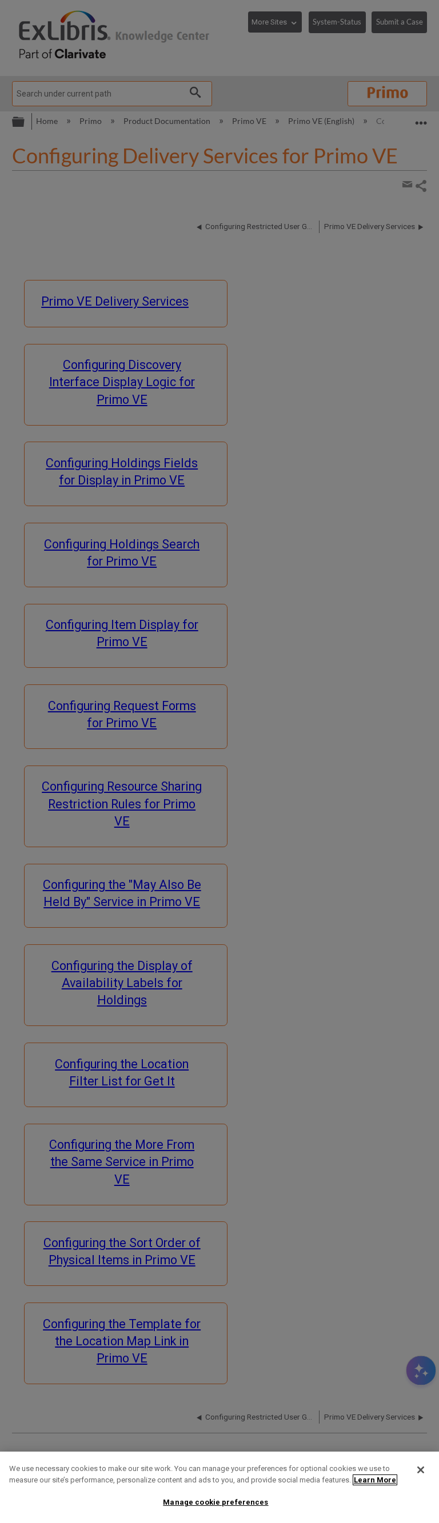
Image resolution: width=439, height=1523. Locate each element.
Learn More (375, 1480)
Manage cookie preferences (215, 1502)
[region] (219, 1487)
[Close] (420, 1469)
